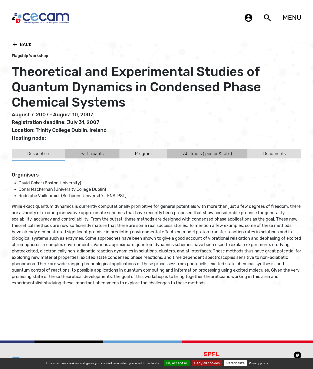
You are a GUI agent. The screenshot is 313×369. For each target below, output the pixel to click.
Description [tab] (38, 153)
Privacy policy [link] (258, 363)
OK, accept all (177, 363)
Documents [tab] (274, 153)
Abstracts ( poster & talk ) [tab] (207, 153)
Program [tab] (143, 153)
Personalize (235, 363)
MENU (292, 17)
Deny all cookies (207, 363)
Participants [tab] (92, 153)
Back (22, 44)
